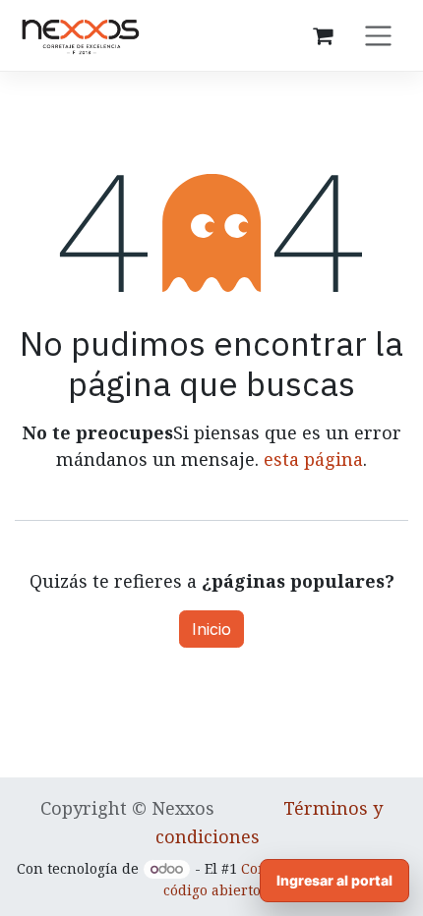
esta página (313, 459)
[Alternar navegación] (378, 35)
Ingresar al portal (334, 880)
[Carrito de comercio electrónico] (322, 35)
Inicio (211, 629)
